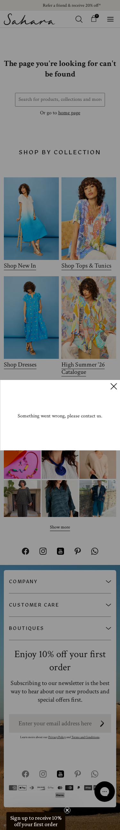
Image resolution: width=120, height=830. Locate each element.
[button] (35, 821)
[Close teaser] (67, 810)
